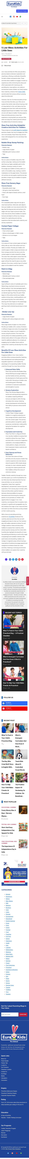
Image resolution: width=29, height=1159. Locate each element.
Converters (4, 1080)
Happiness (9, 941)
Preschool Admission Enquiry (9, 1091)
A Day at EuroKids (6, 1115)
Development (9, 916)
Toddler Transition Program (8, 1128)
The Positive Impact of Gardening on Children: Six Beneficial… (20, 790)
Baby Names (9, 901)
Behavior (8, 905)
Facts (7, 925)
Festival (4, 824)
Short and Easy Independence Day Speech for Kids (8, 830)
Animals (8, 894)
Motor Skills (9, 954)
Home (3, 53)
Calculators (4, 1078)
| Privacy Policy (11, 1149)
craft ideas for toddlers (20, 130)
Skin (7, 976)
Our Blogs (3, 1074)
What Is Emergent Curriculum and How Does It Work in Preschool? (13, 659)
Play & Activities (10, 965)
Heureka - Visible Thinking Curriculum (11, 1117)
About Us (3, 1058)
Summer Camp (10, 985)
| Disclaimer (18, 1149)
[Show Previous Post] (22, 23)
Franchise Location (6, 1069)
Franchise (8, 934)
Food (7, 932)
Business (8, 907)
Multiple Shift (9, 956)
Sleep (7, 978)
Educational (8, 53)
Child (6, 678)
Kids (6, 626)
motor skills (21, 92)
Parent (7, 963)
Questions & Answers (12, 969)
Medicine (8, 952)
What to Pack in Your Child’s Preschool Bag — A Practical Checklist (13, 633)
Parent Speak (4, 1061)
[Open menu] (2, 17)
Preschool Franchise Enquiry (9, 1093)
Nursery (3, 1133)
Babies (8, 899)
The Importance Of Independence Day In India (9, 849)
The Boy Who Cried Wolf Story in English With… (7, 764)
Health (7, 943)
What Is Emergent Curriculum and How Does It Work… (20, 741)
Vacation (8, 994)
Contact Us (4, 1071)
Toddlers (8, 989)
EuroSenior (4, 1137)
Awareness (9, 896)
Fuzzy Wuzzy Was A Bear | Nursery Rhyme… (9, 813)
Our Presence (5, 1067)
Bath (7, 903)
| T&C (6, 1149)
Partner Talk (4, 1063)
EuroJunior (4, 1135)
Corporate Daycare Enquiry (8, 1095)
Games (8, 938)
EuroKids (5, 62)
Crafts (7, 912)
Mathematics (9, 950)
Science (8, 974)
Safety (7, 972)
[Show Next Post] (25, 23)
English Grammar (10, 921)
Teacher (8, 987)
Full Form (8, 936)
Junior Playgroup (5, 1130)
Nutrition (8, 961)
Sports (8, 981)
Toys (7, 992)
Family (7, 927)
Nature (7, 958)
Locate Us (4, 1065)
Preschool (18, 626)
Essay (7, 923)
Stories (8, 983)
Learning (11, 626)
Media (3, 1076)
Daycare (8, 914)
